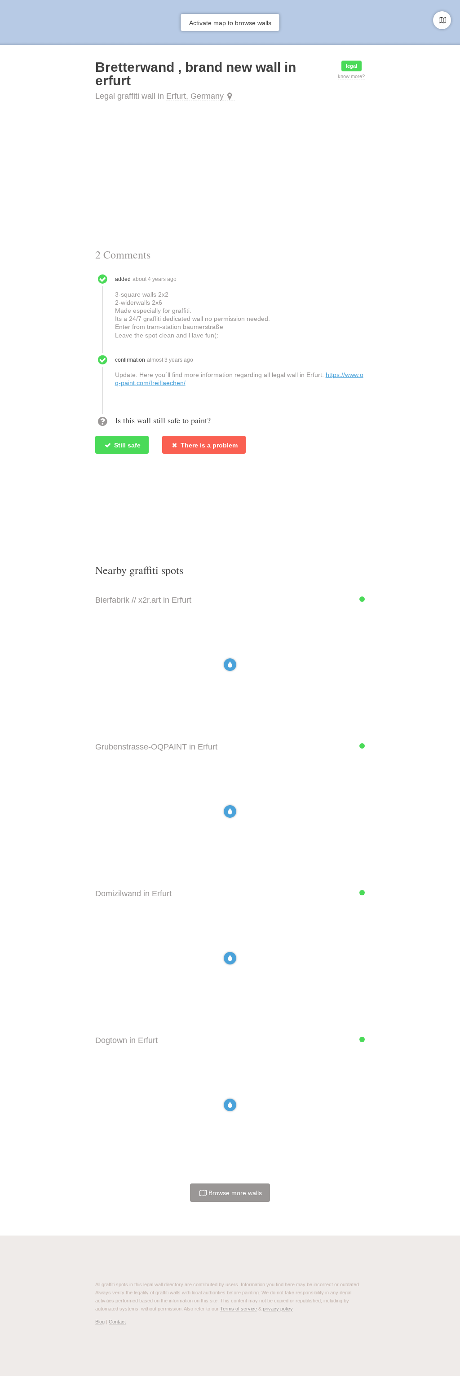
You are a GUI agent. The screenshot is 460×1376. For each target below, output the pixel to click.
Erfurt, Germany (195, 96)
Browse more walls (234, 1192)
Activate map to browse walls (230, 22)
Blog (100, 1321)
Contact (117, 1321)
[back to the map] (442, 20)
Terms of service (238, 1308)
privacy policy (278, 1308)
